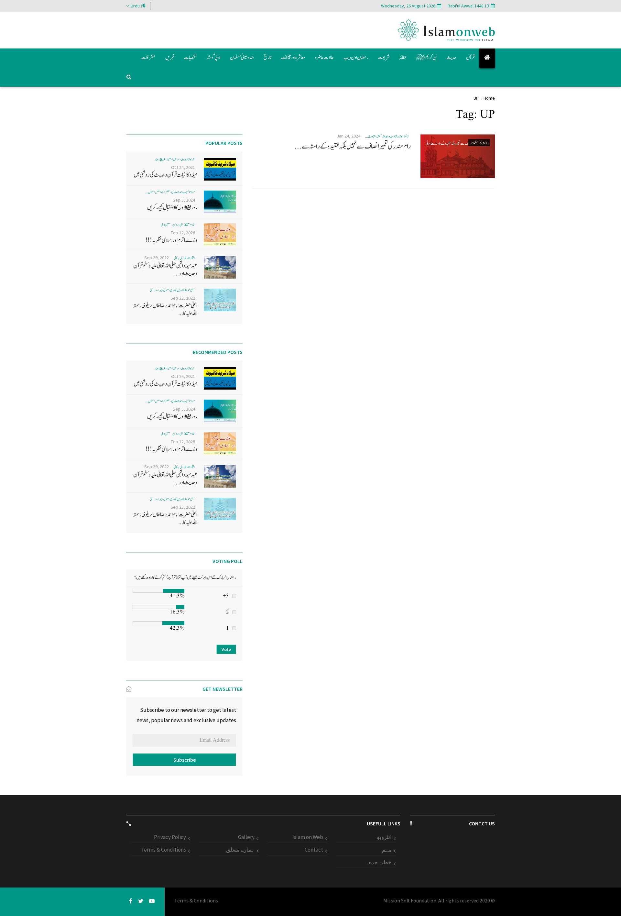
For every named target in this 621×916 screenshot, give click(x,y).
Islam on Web (307, 837)
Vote (226, 649)
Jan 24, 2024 (348, 136)
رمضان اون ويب (355, 57)
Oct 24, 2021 (183, 167)
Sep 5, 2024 (184, 200)
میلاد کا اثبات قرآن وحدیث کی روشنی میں (165, 175)
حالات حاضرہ (324, 57)
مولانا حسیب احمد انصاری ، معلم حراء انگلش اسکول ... (170, 192)
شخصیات (190, 57)
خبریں (169, 57)
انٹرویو (384, 837)
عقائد (403, 57)
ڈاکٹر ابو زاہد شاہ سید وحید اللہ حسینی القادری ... (386, 136)
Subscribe (184, 759)
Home (489, 98)
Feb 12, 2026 (183, 233)
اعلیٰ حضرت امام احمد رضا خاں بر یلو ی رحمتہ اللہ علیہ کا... (165, 309)
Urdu (135, 6)
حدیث (451, 57)
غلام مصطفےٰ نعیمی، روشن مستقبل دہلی (178, 225)
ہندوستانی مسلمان (242, 57)
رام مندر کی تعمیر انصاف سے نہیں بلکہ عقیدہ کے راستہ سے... (353, 146)
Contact (314, 849)
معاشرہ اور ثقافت (293, 57)
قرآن (470, 57)
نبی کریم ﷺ (426, 57)
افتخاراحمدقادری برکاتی (184, 258)
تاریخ (267, 57)
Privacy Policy (170, 837)
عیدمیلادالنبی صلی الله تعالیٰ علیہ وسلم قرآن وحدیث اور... (165, 269)
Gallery (246, 837)
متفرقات (148, 57)
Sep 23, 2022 (182, 298)
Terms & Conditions (163, 849)
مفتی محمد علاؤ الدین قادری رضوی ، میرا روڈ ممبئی (172, 290)
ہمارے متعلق (240, 849)
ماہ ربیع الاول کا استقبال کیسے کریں (172, 207)
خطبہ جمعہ (378, 862)
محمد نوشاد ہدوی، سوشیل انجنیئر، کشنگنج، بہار (175, 159)
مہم (387, 849)
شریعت (383, 57)
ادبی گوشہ (213, 57)
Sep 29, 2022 (156, 257)
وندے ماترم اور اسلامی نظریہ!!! (171, 240)
